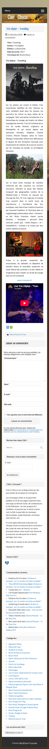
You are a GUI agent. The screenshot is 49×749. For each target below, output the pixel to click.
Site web (7, 404)
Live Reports (14, 676)
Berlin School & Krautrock (19, 653)
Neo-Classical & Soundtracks (20, 690)
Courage (33, 743)
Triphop (12, 716)
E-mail (7, 394)
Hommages (13, 670)
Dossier (12, 661)
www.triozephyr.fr (24, 280)
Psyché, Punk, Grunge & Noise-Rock (23, 707)
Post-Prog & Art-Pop (17, 701)
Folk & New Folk (15, 667)
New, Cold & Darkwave (18, 693)
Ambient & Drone (16, 650)
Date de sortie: (13, 52)
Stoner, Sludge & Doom (18, 713)
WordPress (23, 743)
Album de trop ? (15, 647)
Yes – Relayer (24, 590)
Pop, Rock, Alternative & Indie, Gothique (25, 699)
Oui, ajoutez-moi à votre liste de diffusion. (25, 415)
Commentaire (10, 358)
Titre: (9, 42)
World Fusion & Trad (18, 334)
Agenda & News (15, 644)
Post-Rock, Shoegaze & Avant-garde (23, 704)
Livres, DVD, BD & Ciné (18, 678)
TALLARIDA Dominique (18, 584)
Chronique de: (13, 55)
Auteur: (10, 45)
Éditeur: (10, 48)
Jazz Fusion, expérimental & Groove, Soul (25, 673)
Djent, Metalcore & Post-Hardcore (23, 658)
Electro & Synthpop (16, 664)
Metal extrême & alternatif (20, 681)
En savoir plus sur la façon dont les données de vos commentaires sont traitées (23, 431)
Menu (7, 10)
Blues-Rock (13, 655)
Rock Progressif (15, 710)
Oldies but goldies (16, 696)
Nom (6, 384)
